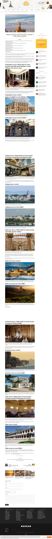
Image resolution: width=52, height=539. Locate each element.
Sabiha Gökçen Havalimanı (41, 511)
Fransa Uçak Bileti (18, 517)
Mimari (24, 33)
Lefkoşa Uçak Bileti (7, 518)
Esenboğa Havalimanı (40, 512)
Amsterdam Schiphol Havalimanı (41, 517)
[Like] (17, 455)
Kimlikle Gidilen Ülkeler (19, 520)
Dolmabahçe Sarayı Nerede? (9, 41)
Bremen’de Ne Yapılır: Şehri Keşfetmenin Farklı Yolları (41, 90)
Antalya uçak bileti (7, 516)
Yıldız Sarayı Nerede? (8, 51)
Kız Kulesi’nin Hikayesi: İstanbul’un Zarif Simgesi (42, 60)
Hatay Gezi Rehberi (29, 514)
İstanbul (21, 33)
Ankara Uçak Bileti (7, 512)
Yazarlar (26, 9)
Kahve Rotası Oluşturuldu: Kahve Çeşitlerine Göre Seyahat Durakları (29, 478)
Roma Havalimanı (40, 518)
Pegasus (23, 37)
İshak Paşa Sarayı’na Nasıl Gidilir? (9, 47)
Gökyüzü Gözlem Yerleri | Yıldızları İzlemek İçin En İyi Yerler (42, 67)
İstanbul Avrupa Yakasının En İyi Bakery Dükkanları (19, 477)
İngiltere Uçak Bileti (18, 516)
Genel (9, 11)
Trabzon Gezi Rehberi (29, 513)
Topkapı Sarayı (7, 180)
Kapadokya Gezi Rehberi (30, 511)
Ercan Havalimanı (40, 514)
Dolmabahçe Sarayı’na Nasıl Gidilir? (10, 42)
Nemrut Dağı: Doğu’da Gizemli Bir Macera (42, 52)
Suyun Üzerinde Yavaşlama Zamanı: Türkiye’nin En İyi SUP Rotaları (42, 82)
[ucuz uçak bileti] (41, 43)
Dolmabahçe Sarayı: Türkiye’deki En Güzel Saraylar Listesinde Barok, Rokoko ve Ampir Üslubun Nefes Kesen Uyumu (19, 40)
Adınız (6, 482)
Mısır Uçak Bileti (18, 513)
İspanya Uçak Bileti (18, 518)
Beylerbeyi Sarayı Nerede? (9, 48)
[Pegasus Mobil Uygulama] (26, 528)
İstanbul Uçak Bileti (7, 511)
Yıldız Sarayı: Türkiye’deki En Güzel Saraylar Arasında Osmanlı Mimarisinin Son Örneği (15, 50)
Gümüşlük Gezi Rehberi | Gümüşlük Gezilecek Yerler (9, 477)
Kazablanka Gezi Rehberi (30, 517)
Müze (25, 33)
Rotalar (8, 9)
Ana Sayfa (6, 11)
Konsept (18, 9)
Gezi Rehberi (17, 33)
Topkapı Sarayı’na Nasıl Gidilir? (9, 44)
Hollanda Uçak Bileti (18, 514)
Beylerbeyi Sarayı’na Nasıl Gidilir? (9, 49)
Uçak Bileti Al (7, 519)
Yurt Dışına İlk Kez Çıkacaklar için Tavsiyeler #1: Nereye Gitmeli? (42, 56)
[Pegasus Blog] (26, 3)
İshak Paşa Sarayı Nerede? (9, 46)
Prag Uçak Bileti (7, 517)
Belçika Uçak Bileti (18, 512)
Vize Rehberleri (29, 518)
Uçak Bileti (31, 9)
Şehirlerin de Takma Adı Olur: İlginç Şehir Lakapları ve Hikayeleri (42, 63)
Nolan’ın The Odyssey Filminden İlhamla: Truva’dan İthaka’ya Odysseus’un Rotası (42, 78)
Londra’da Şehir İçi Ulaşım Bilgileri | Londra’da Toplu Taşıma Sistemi (42, 86)
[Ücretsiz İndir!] (26, 530)
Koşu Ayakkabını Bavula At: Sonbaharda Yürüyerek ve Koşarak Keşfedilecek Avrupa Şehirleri (42, 94)
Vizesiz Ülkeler (37, 9)
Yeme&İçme (13, 9)
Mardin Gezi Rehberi (29, 512)
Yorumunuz (6, 494)
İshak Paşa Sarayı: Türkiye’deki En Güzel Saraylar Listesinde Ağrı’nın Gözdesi (14, 45)
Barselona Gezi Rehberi (30, 516)
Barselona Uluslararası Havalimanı (42, 516)
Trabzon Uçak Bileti (7, 514)
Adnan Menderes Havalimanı (41, 513)
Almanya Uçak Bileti (18, 511)
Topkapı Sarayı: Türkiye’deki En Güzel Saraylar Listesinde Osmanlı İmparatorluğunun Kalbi (16, 43)
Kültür (22, 9)
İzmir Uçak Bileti (7, 513)
